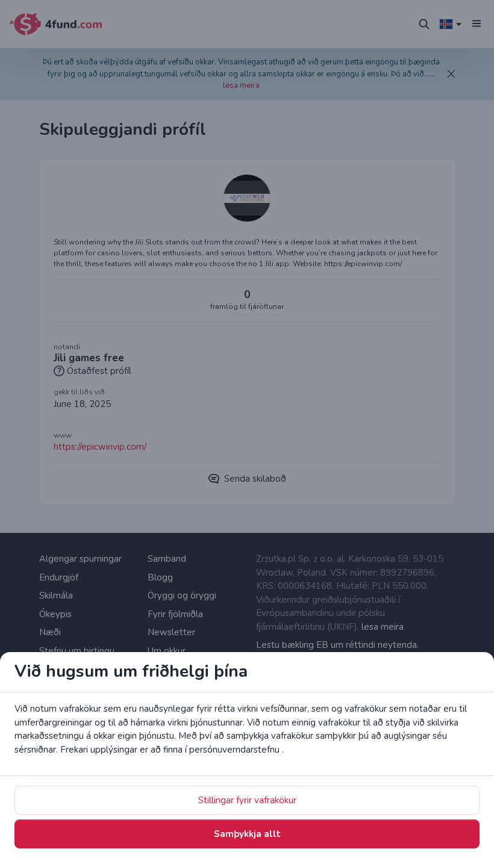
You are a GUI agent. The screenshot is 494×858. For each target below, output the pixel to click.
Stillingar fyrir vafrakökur (247, 800)
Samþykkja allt (247, 834)
